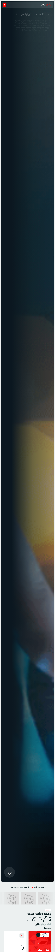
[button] (51, 443)
